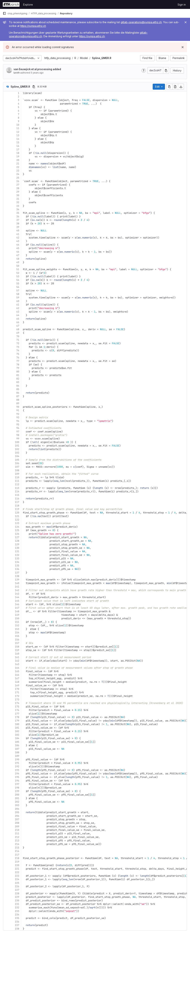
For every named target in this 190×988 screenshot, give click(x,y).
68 (17, 329)
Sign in (182, 4)
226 (17, 886)
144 (17, 597)
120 (17, 512)
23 (17, 170)
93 (17, 417)
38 (17, 223)
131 (17, 551)
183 (17, 734)
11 (17, 128)
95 (17, 424)
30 (17, 195)
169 (17, 685)
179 (17, 720)
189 (17, 756)
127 (17, 537)
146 (17, 604)
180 (17, 724)
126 (17, 533)
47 (17, 255)
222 (17, 872)
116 (17, 498)
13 (17, 135)
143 (17, 593)
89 (17, 403)
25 (17, 177)
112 (17, 484)
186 (17, 745)
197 (17, 784)
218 (17, 858)
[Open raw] (175, 87)
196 (17, 780)
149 (17, 614)
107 (17, 466)
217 (17, 854)
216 (17, 851)
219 (17, 861)
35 (17, 213)
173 (17, 699)
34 (17, 209)
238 (17, 928)
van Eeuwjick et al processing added (37, 69)
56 (17, 287)
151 (17, 622)
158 (17, 646)
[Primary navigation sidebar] (4, 13)
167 (17, 678)
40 (17, 230)
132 (17, 555)
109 (17, 473)
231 (17, 904)
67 (17, 325)
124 (17, 526)
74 (17, 350)
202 (17, 801)
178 (17, 717)
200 (17, 794)
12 (17, 131)
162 (17, 660)
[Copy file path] (34, 87)
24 (17, 174)
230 (17, 900)
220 (17, 865)
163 (17, 664)
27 (17, 184)
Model (84, 58)
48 (17, 258)
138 (17, 576)
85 (17, 389)
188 (17, 752)
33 (17, 205)
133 (17, 558)
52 (17, 272)
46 (17, 251)
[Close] (185, 22)
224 (17, 879)
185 (17, 741)
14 (17, 138)
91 (17, 410)
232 (17, 907)
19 (17, 156)
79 (17, 368)
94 (17, 421)
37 (17, 220)
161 (17, 657)
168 (17, 681)
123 (17, 523)
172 (17, 696)
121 (17, 516)
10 (17, 124)
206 (17, 815)
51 (17, 269)
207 (17, 819)
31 (17, 198)
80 (17, 371)
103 (17, 452)
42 (17, 237)
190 (17, 759)
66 (17, 322)
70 (17, 336)
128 (17, 540)
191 (17, 763)
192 (17, 766)
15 (17, 142)
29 (17, 191)
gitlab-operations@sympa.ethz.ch (141, 22)
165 (17, 671)
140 (17, 583)
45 (17, 248)
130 (17, 547)
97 (17, 431)
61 (17, 304)
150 (17, 618)
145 (17, 600)
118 (17, 505)
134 (17, 562)
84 (17, 385)
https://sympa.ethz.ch (33, 25)
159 (17, 650)
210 (17, 830)
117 (17, 502)
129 (17, 544)
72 (17, 343)
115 (17, 495)
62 (17, 308)
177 (17, 713)
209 (17, 826)
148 (17, 611)
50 (17, 265)
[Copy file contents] (169, 87)
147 (17, 607)
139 (17, 579)
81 (17, 375)
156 (17, 639)
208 (17, 823)
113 (17, 488)
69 (17, 332)
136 (17, 569)
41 (17, 234)
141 (17, 586)
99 (17, 438)
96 (17, 428)
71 (17, 339)
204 (17, 808)
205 (17, 812)
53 (17, 276)
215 (17, 847)
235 (17, 918)
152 (17, 625)
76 (17, 357)
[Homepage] (11, 4)
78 (17, 364)
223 (17, 875)
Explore (28, 4)
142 (17, 590)
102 (17, 449)
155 (17, 636)
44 (17, 244)
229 (17, 897)
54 (17, 280)
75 (17, 354)
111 (17, 480)
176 (17, 710)
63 (17, 311)
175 (17, 706)
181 (17, 727)
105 (17, 459)
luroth (17, 72)
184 (17, 738)
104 (17, 456)
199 (17, 791)
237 (17, 925)
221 (17, 868)
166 (17, 674)
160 (17, 653)
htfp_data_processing (57, 58)
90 (17, 406)
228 (17, 893)
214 (17, 844)
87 (17, 396)
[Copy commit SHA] (166, 70)
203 (17, 805)
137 (17, 572)
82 (17, 378)
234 (17, 914)
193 (17, 770)
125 (17, 530)
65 (17, 318)
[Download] (181, 87)
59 (17, 297)
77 (17, 361)
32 (17, 202)
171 (17, 692)
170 (17, 689)
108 (17, 470)
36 (17, 216)
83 (17, 382)
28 (17, 188)
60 (17, 301)
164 (17, 667)
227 (17, 890)
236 (17, 921)
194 (17, 773)
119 (17, 509)
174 (17, 703)
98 (17, 435)
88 (17, 399)
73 (17, 347)
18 (17, 153)
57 (17, 290)
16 (17, 146)
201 (17, 798)
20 (17, 160)
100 (17, 442)
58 (17, 294)
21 (17, 163)
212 (17, 837)
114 (17, 491)
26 (17, 181)
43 (17, 241)
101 (17, 445)
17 (17, 149)
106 (17, 463)
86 (17, 392)
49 (17, 262)
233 (17, 911)
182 (17, 731)
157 (17, 643)
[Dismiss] (182, 47)
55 (17, 283)
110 (17, 477)
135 (17, 565)
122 (17, 519)
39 (17, 227)
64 (17, 315)
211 (17, 833)
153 (17, 629)
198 (17, 787)
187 (17, 748)
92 (17, 414)
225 (17, 882)
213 (17, 840)
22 (17, 167)
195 (17, 777)
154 (17, 632)
